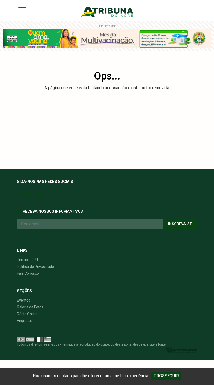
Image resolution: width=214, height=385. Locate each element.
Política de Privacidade (35, 266)
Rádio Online (27, 314)
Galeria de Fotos (30, 307)
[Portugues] (21, 339)
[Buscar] (195, 10)
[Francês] (39, 339)
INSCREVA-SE (180, 224)
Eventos (23, 300)
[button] (22, 10)
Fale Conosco (28, 273)
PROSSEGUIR (166, 375)
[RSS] (39, 194)
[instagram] (20, 194)
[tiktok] (30, 194)
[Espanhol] (30, 339)
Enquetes (25, 321)
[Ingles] (47, 339)
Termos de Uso (29, 260)
